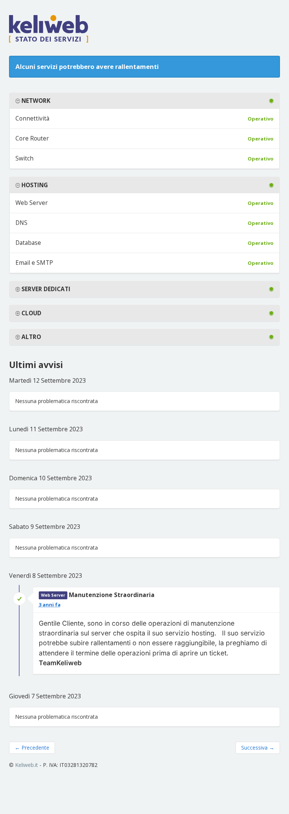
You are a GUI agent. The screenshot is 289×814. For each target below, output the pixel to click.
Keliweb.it (26, 764)
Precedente (32, 747)
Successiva (257, 747)
